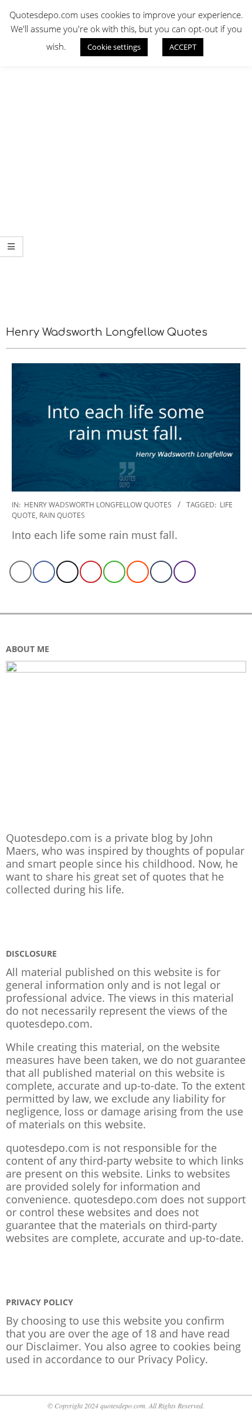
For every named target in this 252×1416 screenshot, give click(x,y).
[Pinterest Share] (91, 572)
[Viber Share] (184, 572)
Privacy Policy (171, 1359)
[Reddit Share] (138, 572)
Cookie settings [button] (114, 47)
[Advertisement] (126, 176)
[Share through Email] (20, 572)
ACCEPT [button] (182, 47)
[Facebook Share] (44, 572)
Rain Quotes (62, 515)
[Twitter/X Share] (67, 572)
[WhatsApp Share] (114, 572)
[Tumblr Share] (161, 572)
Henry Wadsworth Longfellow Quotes (98, 505)
